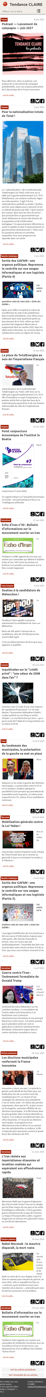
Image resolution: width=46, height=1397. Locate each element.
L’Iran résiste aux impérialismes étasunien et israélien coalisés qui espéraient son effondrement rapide (22, 1164)
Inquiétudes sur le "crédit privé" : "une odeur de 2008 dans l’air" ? (21, 673)
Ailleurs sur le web (11, 11)
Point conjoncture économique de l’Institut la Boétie (21, 435)
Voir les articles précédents (23, 1369)
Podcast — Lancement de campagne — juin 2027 (19, 26)
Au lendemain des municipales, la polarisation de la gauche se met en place (22, 749)
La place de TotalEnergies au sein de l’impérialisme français (23, 357)
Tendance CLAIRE (26, 4)
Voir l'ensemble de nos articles (23, 1375)
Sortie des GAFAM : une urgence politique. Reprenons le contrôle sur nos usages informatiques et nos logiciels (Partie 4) (23, 268)
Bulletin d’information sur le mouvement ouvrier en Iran (22, 1314)
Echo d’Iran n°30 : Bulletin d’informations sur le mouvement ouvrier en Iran (21, 529)
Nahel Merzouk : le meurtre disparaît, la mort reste (21, 1246)
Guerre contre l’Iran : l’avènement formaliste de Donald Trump (20, 976)
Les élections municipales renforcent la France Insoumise (20, 1061)
